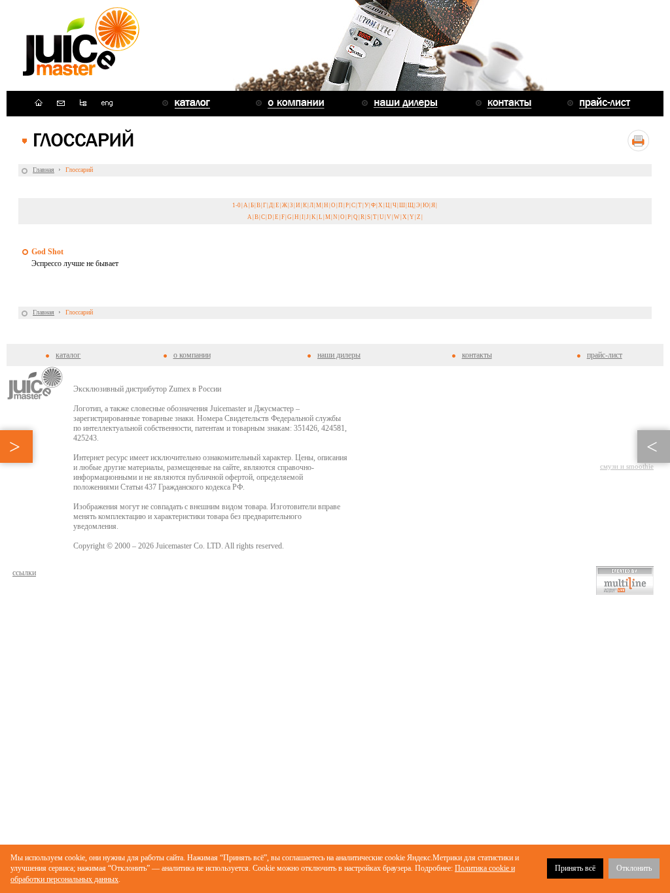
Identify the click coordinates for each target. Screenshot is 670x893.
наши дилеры (339, 355)
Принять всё (575, 868)
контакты (477, 355)
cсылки (24, 572)
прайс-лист (604, 355)
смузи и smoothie (627, 466)
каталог (68, 355)
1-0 (236, 205)
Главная (43, 169)
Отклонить (634, 868)
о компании (192, 355)
